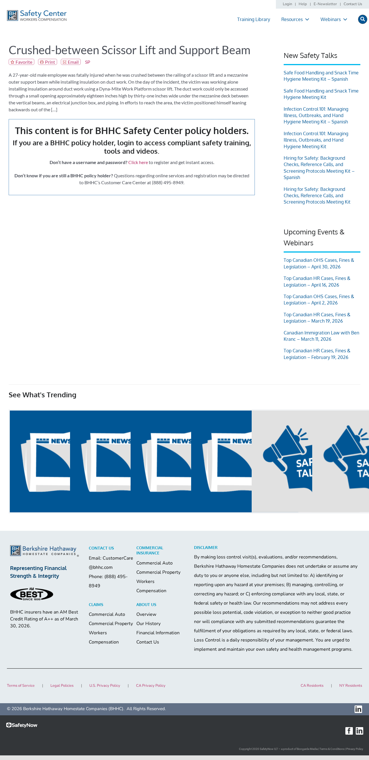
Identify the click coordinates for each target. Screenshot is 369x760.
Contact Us (147, 642)
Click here (138, 162)
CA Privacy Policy (150, 685)
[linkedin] (358, 709)
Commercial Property (158, 572)
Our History (148, 623)
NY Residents (350, 685)
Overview (146, 614)
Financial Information (158, 633)
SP (87, 62)
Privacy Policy (354, 748)
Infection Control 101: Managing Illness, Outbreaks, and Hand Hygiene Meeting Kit (316, 140)
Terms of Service (21, 685)
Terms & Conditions (331, 748)
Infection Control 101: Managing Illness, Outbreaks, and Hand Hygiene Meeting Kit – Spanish (316, 115)
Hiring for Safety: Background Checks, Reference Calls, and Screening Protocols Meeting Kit (317, 195)
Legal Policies (62, 685)
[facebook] (349, 731)
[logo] (37, 12)
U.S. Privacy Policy (104, 685)
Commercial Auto (154, 563)
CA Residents (312, 685)
